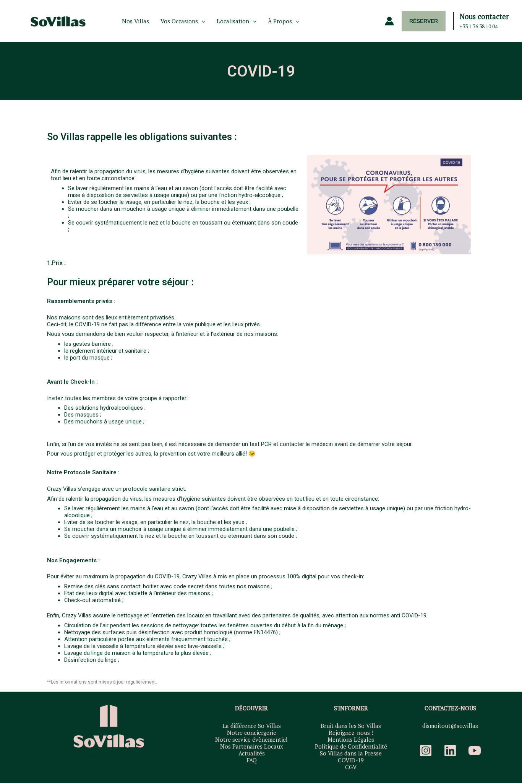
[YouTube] (474, 750)
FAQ (251, 760)
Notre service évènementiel (251, 739)
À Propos (280, 21)
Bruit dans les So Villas (351, 725)
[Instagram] (425, 750)
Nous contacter (484, 16)
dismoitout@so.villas (450, 725)
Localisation (233, 21)
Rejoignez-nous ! (351, 732)
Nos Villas (135, 21)
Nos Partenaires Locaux (251, 746)
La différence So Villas (251, 725)
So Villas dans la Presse (351, 753)
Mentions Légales (350, 739)
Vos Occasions (179, 21)
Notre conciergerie (251, 732)
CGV (351, 767)
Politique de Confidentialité (351, 746)
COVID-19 (351, 760)
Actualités (251, 753)
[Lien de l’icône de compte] (389, 21)
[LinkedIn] (450, 750)
